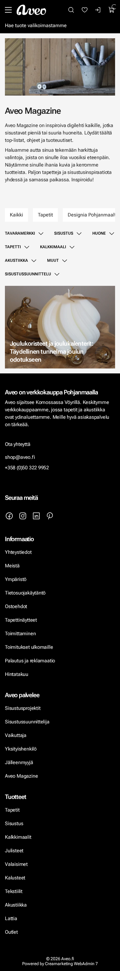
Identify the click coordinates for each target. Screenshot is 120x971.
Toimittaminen (20, 633)
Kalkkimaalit (18, 837)
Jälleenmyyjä (19, 762)
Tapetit (45, 215)
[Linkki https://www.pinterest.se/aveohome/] (50, 516)
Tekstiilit (13, 891)
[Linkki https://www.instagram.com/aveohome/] (23, 516)
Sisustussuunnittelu (28, 274)
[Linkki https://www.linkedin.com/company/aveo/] (36, 516)
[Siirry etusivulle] (31, 10)
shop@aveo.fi (20, 457)
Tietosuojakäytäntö (25, 593)
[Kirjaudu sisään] (98, 10)
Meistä (12, 566)
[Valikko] (8, 10)
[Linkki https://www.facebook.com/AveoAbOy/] (9, 516)
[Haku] (71, 10)
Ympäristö (15, 579)
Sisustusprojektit (22, 708)
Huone (99, 233)
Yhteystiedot (18, 552)
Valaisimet (16, 864)
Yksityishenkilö (21, 749)
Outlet (12, 932)
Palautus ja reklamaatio (30, 661)
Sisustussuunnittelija (27, 722)
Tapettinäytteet (21, 620)
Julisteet (14, 851)
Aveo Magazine (21, 776)
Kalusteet (15, 878)
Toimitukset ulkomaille (29, 647)
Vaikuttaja (15, 735)
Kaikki (16, 215)
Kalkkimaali (53, 247)
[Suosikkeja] (84, 10)
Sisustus (63, 233)
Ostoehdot (16, 606)
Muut (53, 260)
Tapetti (13, 247)
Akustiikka (16, 260)
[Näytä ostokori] (111, 10)
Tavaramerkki (20, 233)
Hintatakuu (16, 674)
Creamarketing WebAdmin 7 (71, 963)
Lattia (11, 918)
